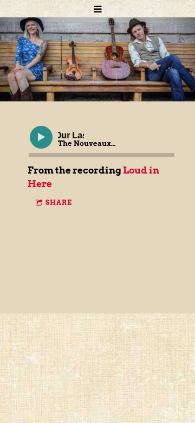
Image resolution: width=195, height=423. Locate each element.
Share (59, 202)
